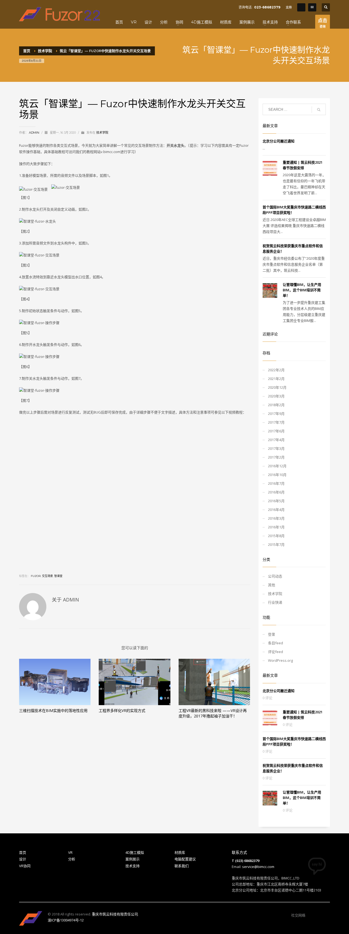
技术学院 (102, 132)
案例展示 (132, 859)
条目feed (275, 642)
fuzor (36, 576)
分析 (71, 859)
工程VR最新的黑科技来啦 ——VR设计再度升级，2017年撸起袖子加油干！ (213, 713)
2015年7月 (276, 544)
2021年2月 (276, 378)
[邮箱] (326, 915)
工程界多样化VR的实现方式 (122, 710)
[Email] (312, 7)
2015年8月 (276, 535)
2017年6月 (276, 431)
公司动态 (275, 576)
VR (70, 852)
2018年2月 (276, 404)
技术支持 (132, 865)
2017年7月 (276, 422)
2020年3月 (276, 396)
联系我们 (181, 865)
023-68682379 (267, 7)
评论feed (275, 651)
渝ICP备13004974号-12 (66, 920)
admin (34, 132)
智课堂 (58, 576)
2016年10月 (277, 474)
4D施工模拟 (134, 852)
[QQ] (301, 7)
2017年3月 (276, 448)
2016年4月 (276, 509)
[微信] (309, 915)
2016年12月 (277, 465)
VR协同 (25, 865)
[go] (319, 109)
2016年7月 (276, 483)
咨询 (322, 22)
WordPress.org (280, 660)
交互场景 (47, 576)
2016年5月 (276, 500)
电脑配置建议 (185, 859)
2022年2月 (276, 369)
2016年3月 (276, 518)
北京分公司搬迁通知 (278, 141)
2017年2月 (276, 457)
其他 (271, 584)
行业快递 (275, 602)
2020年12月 (277, 387)
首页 (22, 852)
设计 (22, 859)
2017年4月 (276, 439)
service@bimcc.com (258, 866)
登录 (271, 634)
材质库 (179, 852)
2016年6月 (276, 492)
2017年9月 (276, 413)
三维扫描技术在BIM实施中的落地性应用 (53, 710)
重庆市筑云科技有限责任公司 (115, 914)
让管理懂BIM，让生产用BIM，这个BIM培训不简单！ (302, 290)
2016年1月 (276, 527)
